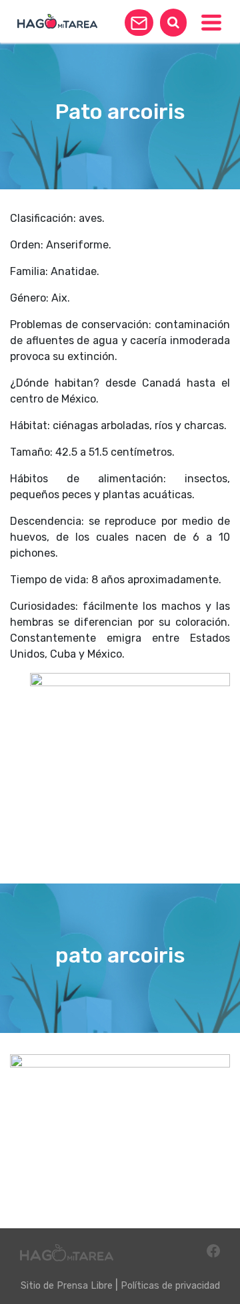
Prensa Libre (85, 1285)
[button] (139, 22)
